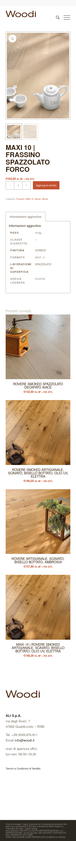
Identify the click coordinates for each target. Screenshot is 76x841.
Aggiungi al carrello (46, 185)
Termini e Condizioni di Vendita (23, 768)
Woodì (38, 198)
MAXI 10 (30, 198)
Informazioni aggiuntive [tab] (26, 217)
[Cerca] (56, 14)
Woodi (45, 198)
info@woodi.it (24, 740)
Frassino (20, 198)
